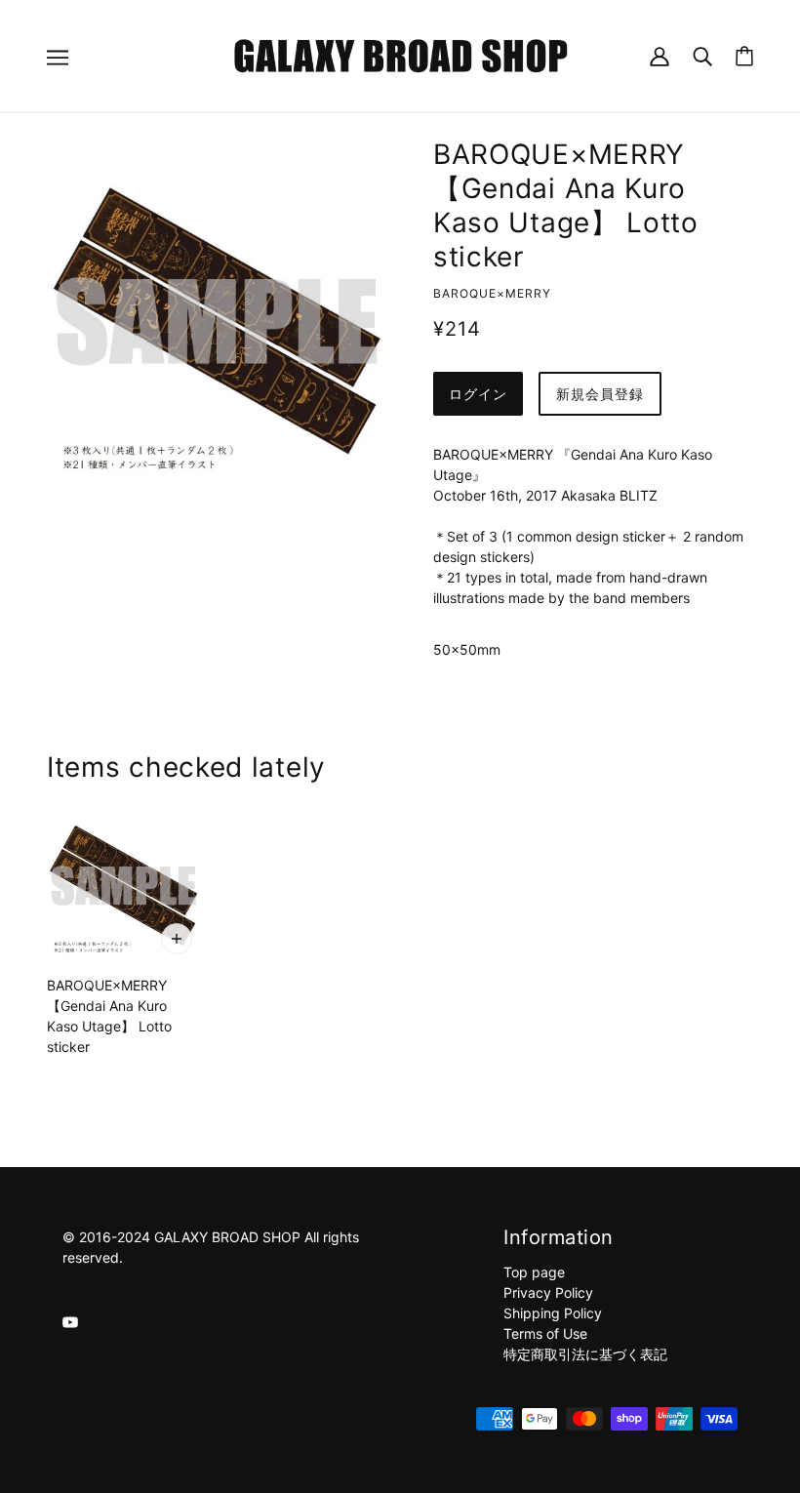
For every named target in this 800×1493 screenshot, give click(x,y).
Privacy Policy (548, 1292)
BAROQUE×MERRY (492, 293)
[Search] (702, 55)
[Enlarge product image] (216, 321)
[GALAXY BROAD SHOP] (400, 54)
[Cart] (744, 56)
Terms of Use (545, 1333)
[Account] (659, 55)
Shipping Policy (552, 1313)
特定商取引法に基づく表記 (585, 1354)
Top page (534, 1272)
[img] (70, 1321)
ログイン (478, 393)
